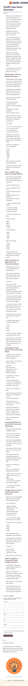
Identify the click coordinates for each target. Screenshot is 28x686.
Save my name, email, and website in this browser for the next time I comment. (14, 632)
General (5, 13)
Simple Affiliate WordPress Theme (18, 680)
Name (5, 614)
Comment (6, 601)
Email (5, 619)
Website (5, 624)
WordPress (9, 680)
